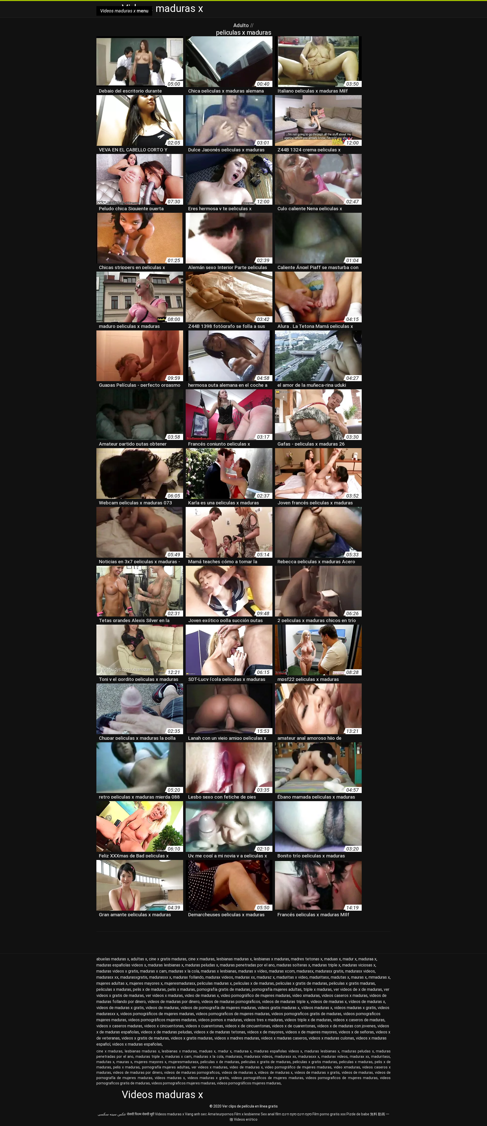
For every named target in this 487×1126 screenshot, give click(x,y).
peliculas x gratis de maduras (301, 983)
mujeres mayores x (146, 983)
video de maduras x (202, 995)
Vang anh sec (196, 1114)
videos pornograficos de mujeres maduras (233, 1013)
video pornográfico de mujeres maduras (255, 995)
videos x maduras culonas (331, 1038)
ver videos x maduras (164, 995)
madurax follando (188, 977)
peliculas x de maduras (254, 983)
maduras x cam (153, 971)
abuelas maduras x (112, 959)
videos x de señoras (356, 1032)
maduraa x (367, 959)
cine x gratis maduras (167, 959)
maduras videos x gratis (117, 971)
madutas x (340, 977)
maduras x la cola (183, 971)
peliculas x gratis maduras (352, 983)
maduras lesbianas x (165, 965)
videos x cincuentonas (164, 1026)
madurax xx (245, 977)
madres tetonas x (306, 959)
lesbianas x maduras (271, 959)
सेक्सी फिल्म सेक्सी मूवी (140, 1114)
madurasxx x (160, 977)
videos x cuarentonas (204, 1026)
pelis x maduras (181, 989)
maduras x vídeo (252, 971)
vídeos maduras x (316, 1007)
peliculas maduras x (214, 983)
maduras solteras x (293, 965)
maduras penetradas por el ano (247, 965)
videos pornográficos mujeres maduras (162, 1019)
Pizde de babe (357, 1114)
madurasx (305, 971)
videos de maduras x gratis (120, 1007)
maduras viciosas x (358, 965)
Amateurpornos (221, 1114)
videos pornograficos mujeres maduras (183, 1083)
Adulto (241, 25)
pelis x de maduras (149, 989)
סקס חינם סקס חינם (297, 1114)
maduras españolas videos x (121, 965)
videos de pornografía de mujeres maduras (218, 1007)
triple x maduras (317, 989)
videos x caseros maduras (119, 1026)
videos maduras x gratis (355, 1007)
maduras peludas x (201, 965)
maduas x (332, 959)
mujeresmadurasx (179, 983)
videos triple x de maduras (308, 1019)
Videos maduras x (169, 1114)
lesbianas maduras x (234, 959)
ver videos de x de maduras (358, 989)
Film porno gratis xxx (329, 1114)
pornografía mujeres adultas (277, 989)
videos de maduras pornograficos (230, 1001)
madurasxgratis (133, 977)
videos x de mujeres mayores (311, 1032)
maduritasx (319, 977)
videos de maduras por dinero (174, 1001)
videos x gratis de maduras (145, 1038)
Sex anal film (271, 1114)
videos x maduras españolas (137, 1044)
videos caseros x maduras (345, 995)
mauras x (359, 977)
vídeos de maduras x (367, 1001)
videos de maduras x (328, 1001)
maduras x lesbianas (218, 971)
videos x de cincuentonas (247, 1026)
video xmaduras (306, 995)
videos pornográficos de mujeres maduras (157, 1013)
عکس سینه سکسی (112, 1114)
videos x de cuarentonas (293, 1026)
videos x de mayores (265, 1032)
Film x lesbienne (247, 1114)
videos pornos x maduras (220, 1019)
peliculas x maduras (113, 989)
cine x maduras (201, 959)
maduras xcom (282, 971)
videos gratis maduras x (279, 1007)
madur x (350, 959)
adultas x (139, 959)
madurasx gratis (329, 971)
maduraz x (266, 977)
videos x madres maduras (236, 1038)
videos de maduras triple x (285, 1001)
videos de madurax (162, 1007)
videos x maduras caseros (284, 1038)
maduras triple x (326, 965)
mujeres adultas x (112, 983)
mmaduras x (379, 977)
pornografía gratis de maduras (223, 989)
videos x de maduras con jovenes (346, 1026)
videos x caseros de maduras (359, 1019)
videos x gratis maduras (192, 1038)
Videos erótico (245, 1119)
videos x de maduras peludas (166, 1032)
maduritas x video (292, 977)
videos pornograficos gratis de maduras (306, 1013)
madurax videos (219, 977)
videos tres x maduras (263, 1019)
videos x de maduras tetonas (219, 1032)
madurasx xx (107, 977)
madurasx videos (360, 971)
